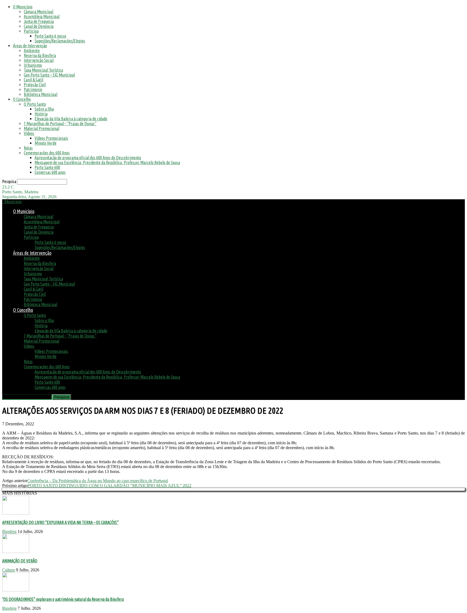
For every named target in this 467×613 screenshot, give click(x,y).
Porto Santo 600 (47, 167)
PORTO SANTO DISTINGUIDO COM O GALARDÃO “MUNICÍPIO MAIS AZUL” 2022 (109, 485)
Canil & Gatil (33, 79)
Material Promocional (41, 128)
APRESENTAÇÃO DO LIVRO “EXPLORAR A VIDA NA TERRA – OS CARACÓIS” (60, 522)
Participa (31, 31)
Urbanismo (33, 65)
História (41, 113)
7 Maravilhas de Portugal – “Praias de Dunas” (60, 123)
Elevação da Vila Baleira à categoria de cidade (71, 118)
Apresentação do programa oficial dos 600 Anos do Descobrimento (88, 157)
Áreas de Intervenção (30, 45)
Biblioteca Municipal (40, 94)
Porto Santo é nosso (50, 36)
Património (33, 89)
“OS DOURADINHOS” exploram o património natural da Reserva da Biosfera (63, 599)
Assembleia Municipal (41, 16)
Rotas (28, 147)
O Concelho (22, 99)
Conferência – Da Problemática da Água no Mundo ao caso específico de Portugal (97, 480)
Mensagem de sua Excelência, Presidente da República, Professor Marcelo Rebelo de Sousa (107, 162)
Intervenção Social (39, 60)
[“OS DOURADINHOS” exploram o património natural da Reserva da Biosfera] (15, 590)
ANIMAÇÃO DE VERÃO (19, 560)
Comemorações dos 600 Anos (47, 152)
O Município (22, 6)
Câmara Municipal (38, 11)
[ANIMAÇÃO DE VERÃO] (15, 551)
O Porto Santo (35, 104)
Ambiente (32, 50)
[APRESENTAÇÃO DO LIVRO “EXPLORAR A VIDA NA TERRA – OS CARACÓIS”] (15, 513)
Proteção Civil (35, 84)
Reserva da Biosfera (40, 55)
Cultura (8, 570)
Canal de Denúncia (39, 26)
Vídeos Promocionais (51, 138)
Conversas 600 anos (50, 172)
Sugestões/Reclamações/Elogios (60, 40)
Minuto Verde (45, 143)
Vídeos (29, 133)
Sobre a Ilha (44, 109)
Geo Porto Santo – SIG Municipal (49, 74)
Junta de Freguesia (39, 21)
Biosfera (9, 531)
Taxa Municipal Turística (43, 70)
